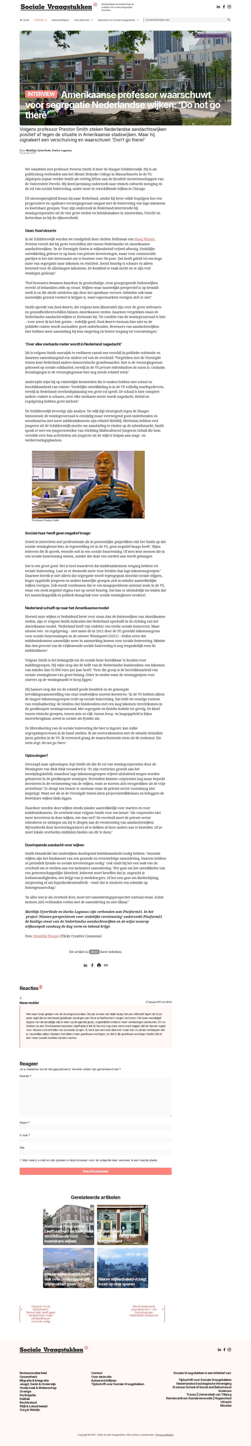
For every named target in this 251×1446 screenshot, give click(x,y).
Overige (25, 1391)
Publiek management (211, 35)
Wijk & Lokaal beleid (33, 1406)
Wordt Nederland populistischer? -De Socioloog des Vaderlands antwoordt (143, 1311)
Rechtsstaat (28, 1402)
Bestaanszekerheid (33, 1373)
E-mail (25, 1135)
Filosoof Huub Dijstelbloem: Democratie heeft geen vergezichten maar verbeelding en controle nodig (40, 1314)
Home (26, 20)
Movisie (225, 1405)
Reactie (25, 1076)
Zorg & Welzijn (30, 1410)
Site (22, 1147)
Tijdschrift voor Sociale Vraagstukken (116, 20)
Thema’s (39, 20)
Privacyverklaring (164, 1435)
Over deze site (81, 20)
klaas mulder (29, 1003)
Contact (96, 1373)
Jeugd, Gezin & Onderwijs (38, 1384)
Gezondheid (28, 1377)
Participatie (28, 1395)
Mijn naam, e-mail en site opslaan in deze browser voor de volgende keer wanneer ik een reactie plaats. (90, 1160)
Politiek (25, 1399)
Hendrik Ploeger (46, 936)
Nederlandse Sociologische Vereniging (203, 1383)
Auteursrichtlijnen (60, 20)
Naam (25, 1122)
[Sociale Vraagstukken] (59, 9)
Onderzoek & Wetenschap (38, 1388)
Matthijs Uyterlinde (38, 150)
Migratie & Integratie (34, 1380)
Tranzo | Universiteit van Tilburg (208, 1394)
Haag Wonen (145, 239)
